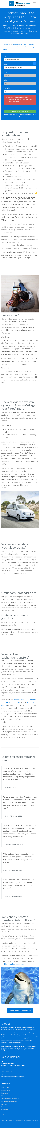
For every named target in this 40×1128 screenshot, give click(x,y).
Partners (4, 1104)
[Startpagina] (20, 4)
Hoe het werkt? (6, 1090)
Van (5, 56)
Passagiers (7, 88)
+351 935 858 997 (6, 1071)
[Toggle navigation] (34, 2)
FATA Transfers (18, 1120)
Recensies (4, 1093)
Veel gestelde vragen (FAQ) (10, 1098)
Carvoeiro (31, 44)
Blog (2, 1096)
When (5, 72)
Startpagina (6, 44)
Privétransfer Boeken (19, 111)
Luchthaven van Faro (19, 44)
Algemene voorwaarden (9, 1101)
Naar (5, 64)
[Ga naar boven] (2, 1114)
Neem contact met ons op (14, 964)
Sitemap (4, 1107)
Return (6, 80)
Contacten (4, 1109)
